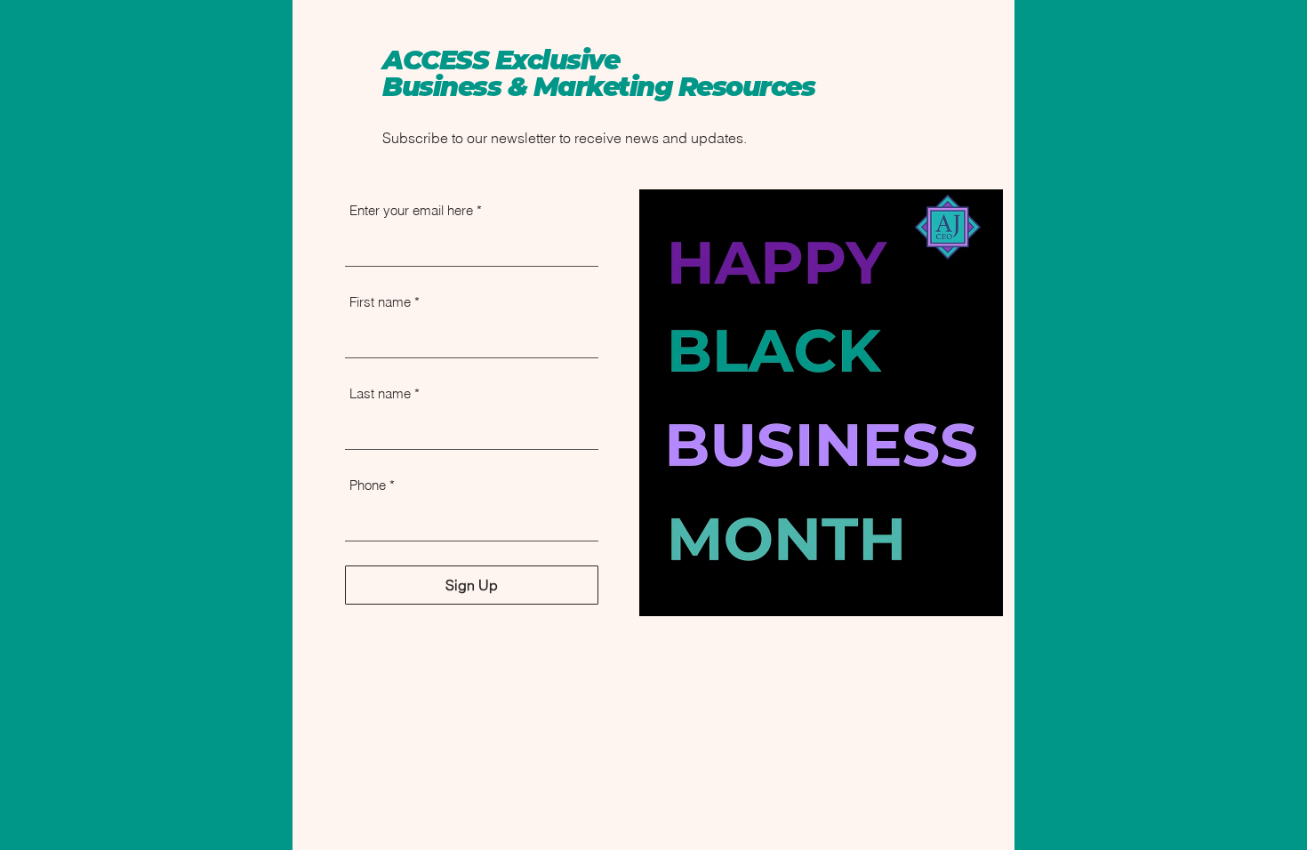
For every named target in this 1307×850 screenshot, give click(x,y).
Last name (380, 393)
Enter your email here (411, 210)
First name (380, 302)
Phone (367, 485)
